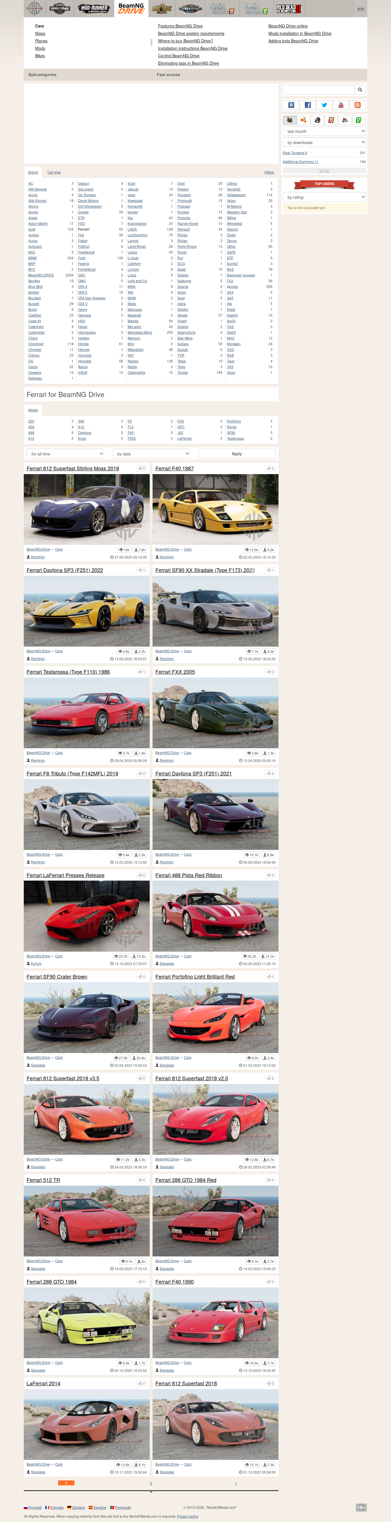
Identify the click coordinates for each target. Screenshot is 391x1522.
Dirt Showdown (90, 206)
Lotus (132, 274)
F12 (131, 426)
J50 (180, 432)
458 (31, 426)
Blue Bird (35, 286)
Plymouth (184, 200)
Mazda (133, 320)
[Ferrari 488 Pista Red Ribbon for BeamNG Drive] (216, 916)
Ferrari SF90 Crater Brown (57, 976)
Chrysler (35, 349)
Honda (83, 343)
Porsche (183, 217)
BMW (32, 257)
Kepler (133, 211)
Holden (84, 337)
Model (33, 409)
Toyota (182, 372)
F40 (131, 432)
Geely (82, 309)
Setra (181, 303)
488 (31, 432)
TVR (180, 355)
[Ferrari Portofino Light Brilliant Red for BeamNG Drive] (216, 1017)
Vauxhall (233, 188)
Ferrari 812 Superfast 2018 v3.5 (63, 1078)
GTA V (83, 303)
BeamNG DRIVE (41, 274)
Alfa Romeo (37, 200)
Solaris (182, 326)
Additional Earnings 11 (300, 161)
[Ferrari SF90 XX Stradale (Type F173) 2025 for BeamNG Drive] (216, 611)
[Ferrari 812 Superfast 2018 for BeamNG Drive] (216, 1424)
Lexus (132, 252)
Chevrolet (36, 343)
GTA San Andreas (92, 297)
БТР (230, 257)
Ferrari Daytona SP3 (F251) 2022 (65, 570)
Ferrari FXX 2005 (175, 672)
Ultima (232, 183)
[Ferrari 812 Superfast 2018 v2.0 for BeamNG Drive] (216, 1119)
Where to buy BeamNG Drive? (185, 41)
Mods (40, 48)
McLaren (134, 326)
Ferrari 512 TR (43, 1180)
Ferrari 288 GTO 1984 (52, 1282)
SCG (181, 263)
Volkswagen (236, 194)
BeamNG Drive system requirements (191, 33)
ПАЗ (230, 349)
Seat (181, 297)
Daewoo (35, 372)
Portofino (234, 421)
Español (100, 1507)
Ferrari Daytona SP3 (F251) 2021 (193, 773)
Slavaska (167, 963)
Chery (33, 337)
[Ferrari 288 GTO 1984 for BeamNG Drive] (87, 1322)
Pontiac (183, 211)
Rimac (182, 234)
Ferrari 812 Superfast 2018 (186, 1383)
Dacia (32, 366)
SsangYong (186, 332)
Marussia (135, 309)
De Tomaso (87, 194)
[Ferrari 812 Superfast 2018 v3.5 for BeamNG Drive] (87, 1119)
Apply (237, 453)
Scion (181, 292)
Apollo (33, 211)
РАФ (230, 355)
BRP (31, 263)
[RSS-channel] (357, 105)
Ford (81, 257)
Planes (41, 41)
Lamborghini (137, 234)
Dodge (83, 211)
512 (31, 438)
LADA (132, 229)
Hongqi (84, 349)
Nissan (133, 360)
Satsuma (184, 280)
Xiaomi (232, 229)
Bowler (33, 292)
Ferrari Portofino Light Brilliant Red (195, 976)
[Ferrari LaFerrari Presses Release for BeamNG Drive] (87, 916)
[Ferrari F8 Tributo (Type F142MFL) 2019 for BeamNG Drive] (87, 814)
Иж (229, 303)
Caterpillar (36, 332)
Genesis (84, 315)
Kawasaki (135, 200)
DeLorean (86, 188)
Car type (54, 172)
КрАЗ (231, 320)
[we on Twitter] (324, 105)
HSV (81, 320)
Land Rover (137, 246)
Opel (181, 183)
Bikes (40, 55)
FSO (81, 223)
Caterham (36, 326)
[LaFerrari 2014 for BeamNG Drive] (87, 1424)
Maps (40, 33)
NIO (131, 355)
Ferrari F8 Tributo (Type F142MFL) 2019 (72, 773)
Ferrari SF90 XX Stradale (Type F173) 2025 (205, 570)
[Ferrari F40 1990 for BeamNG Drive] (216, 1322)
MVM (132, 297)
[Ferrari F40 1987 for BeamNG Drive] (216, 509)
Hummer (85, 355)
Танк (230, 360)
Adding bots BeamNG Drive (293, 41)
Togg (181, 366)
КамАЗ (232, 315)
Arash (32, 217)
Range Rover (187, 223)
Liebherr (134, 263)
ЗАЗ (230, 292)
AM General (37, 188)
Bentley (34, 280)
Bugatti (33, 303)
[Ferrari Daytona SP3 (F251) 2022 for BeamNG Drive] (87, 611)
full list (324, 170)
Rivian (182, 240)
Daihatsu (35, 378)
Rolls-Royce (187, 246)
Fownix (83, 263)
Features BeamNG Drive (180, 26)
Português (123, 1507)
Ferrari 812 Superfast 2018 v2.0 (191, 1078)
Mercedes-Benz (140, 332)
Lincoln (133, 269)
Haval (82, 326)
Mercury (134, 337)
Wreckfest (234, 223)
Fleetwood (86, 252)
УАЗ (230, 366)
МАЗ (230, 337)
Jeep (131, 194)
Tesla (181, 360)
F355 (132, 438)
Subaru (183, 343)
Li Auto (133, 257)
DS (30, 360)
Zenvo (232, 240)
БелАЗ (232, 263)
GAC (82, 274)
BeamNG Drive (38, 549)
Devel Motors (88, 200)
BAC (31, 252)
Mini (131, 343)
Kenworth (135, 206)
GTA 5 (82, 292)
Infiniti (82, 372)
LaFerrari (184, 438)
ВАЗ (230, 269)
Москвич (233, 343)
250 (31, 421)
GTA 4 (82, 286)
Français (57, 1507)
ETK (81, 217)
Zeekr (231, 234)
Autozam (35, 246)
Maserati (134, 315)
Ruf (180, 257)
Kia (130, 217)
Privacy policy (187, 1516)
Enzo (82, 438)
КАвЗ (231, 309)
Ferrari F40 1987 (174, 468)
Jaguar (133, 188)
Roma (231, 426)
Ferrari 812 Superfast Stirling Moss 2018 (73, 468)
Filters (269, 172)
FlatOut (83, 246)
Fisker (83, 240)
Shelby (182, 309)
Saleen (183, 274)
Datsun (83, 183)
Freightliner (87, 269)
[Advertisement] (151, 123)
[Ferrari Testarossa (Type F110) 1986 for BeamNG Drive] (87, 712)
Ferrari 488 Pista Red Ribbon (188, 875)
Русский (35, 1507)
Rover (182, 252)
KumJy (36, 963)
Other (231, 246)
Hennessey (87, 332)
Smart (182, 320)
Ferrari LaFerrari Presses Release (65, 875)
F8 (130, 421)
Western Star (237, 211)
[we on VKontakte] (291, 105)
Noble (132, 366)
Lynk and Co (137, 280)
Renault (183, 229)
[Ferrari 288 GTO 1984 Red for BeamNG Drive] (216, 1221)
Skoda (182, 315)
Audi (31, 229)
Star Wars (185, 337)
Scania (182, 286)
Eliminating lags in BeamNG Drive (188, 63)
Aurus (32, 240)
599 (81, 421)
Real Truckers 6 (295, 152)
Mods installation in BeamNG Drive (299, 33)
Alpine (33, 206)
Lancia (133, 240)
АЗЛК (231, 252)
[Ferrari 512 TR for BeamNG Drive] (87, 1221)
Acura (32, 194)
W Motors (234, 206)
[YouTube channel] (341, 105)
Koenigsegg (137, 223)
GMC (82, 280)
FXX (180, 421)
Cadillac (34, 315)
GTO (180, 426)
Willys (231, 217)
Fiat (81, 234)
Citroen (34, 355)
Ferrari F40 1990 (174, 1282)
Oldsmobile (136, 372)
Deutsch (78, 1507)
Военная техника (241, 274)
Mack (132, 303)
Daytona (84, 432)
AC (30, 183)
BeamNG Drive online (288, 26)
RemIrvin (38, 556)
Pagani (183, 188)
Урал (231, 372)
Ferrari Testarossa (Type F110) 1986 (68, 672)
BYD (31, 269)
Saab (181, 269)
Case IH (34, 320)
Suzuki (182, 349)
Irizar (131, 183)
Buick (32, 309)
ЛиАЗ (231, 332)
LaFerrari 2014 (43, 1383)
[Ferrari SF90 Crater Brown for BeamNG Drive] (87, 1017)
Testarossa (235, 438)
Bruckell (34, 297)
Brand (33, 172)
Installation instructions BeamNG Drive (193, 48)
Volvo (231, 200)
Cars (39, 26)
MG (130, 292)
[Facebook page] (307, 105)
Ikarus (83, 366)
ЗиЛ (230, 297)
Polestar (183, 206)
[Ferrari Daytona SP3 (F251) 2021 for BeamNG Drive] (216, 814)
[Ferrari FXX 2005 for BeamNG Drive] (216, 712)
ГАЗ (230, 280)
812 (81, 426)
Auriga (33, 234)
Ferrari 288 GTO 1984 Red (185, 1180)
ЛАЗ (230, 326)
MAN (131, 286)
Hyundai (84, 360)
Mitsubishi (135, 349)
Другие (232, 286)
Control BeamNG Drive (179, 55)
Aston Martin (38, 223)
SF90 (231, 432)
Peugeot (184, 194)
